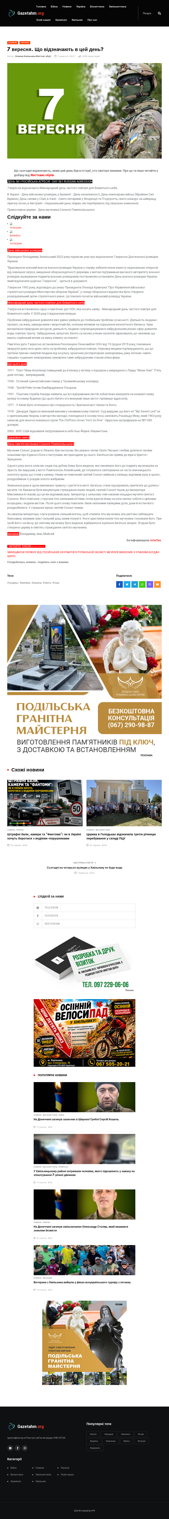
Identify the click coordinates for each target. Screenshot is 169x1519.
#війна (126, 1441)
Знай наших (43, 19)
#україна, (37, 582)
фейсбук (15, 235)
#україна (94, 1441)
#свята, (47, 582)
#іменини (125, 1434)
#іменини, (25, 582)
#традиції (108, 1434)
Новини (66, 6)
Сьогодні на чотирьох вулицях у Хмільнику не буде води (84, 867)
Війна (54, 6)
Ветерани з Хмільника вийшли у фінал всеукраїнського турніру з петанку (82, 1282)
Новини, (11, 830)
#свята (93, 1434)
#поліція (142, 1441)
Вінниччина (97, 6)
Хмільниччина (117, 6)
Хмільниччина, (50, 1115)
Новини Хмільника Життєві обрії (33, 56)
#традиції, (13, 582)
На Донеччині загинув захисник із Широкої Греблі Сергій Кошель (76, 1119)
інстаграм (16, 243)
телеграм (15, 227)
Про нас (92, 19)
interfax (155, 540)
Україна (80, 6)
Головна (41, 6)
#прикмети (95, 1448)
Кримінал (61, 19)
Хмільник (77, 19)
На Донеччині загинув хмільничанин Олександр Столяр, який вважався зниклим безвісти (81, 1228)
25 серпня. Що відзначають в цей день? (116, 834)
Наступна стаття (83, 863)
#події (55, 582)
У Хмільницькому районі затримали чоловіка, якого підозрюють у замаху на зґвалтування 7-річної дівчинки (84, 1173)
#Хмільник (111, 1441)
